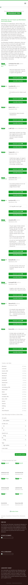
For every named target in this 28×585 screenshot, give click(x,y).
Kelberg (14, 406)
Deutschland (9, 516)
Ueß (14, 408)
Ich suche (4, 418)
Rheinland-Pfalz (15, 516)
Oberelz (14, 403)
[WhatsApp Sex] (1, 3)
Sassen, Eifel (14, 371)
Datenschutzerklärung (17, 583)
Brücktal (14, 385)
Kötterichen (14, 382)
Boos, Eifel (14, 399)
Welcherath (14, 389)
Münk (14, 392)
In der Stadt (4, 448)
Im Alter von (5, 423)
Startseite (3, 516)
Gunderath (14, 380)
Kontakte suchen (21, 454)
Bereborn (14, 366)
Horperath (14, 394)
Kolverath (14, 368)
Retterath (14, 378)
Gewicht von (5, 433)
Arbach (14, 401)
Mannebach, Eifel (13, 65)
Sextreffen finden (17, 81)
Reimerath (14, 373)
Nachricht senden (17, 77)
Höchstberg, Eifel (14, 387)
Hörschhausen (14, 410)
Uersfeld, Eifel (14, 396)
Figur (3, 442)
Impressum (8, 583)
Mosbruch (14, 375)
